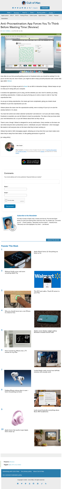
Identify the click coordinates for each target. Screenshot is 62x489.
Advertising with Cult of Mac (11, 471)
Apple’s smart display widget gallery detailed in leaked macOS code (45, 331)
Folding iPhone (24, 15)
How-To (24, 12)
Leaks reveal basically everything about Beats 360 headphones (46, 411)
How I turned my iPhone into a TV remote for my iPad (16, 351)
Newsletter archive (53, 240)
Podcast (56, 15)
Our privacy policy (26, 471)
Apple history (42, 15)
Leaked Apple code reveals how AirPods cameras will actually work (47, 371)
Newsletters (4, 18)
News (9, 12)
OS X (13, 464)
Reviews (58, 34)
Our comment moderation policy (12, 475)
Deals (32, 12)
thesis (25, 86)
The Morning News (22, 151)
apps (10, 464)
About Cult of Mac (38, 471)
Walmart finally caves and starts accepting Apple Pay (15, 272)
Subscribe (45, 8)
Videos (50, 15)
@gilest (17, 153)
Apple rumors (5, 15)
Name (6, 186)
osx (16, 464)
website (42, 151)
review (19, 464)
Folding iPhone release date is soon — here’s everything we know (17, 391)
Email (6, 192)
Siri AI (17, 15)
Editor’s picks (33, 15)
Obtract (9, 81)
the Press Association (51, 150)
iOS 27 (12, 15)
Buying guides (41, 12)
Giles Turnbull (6, 31)
